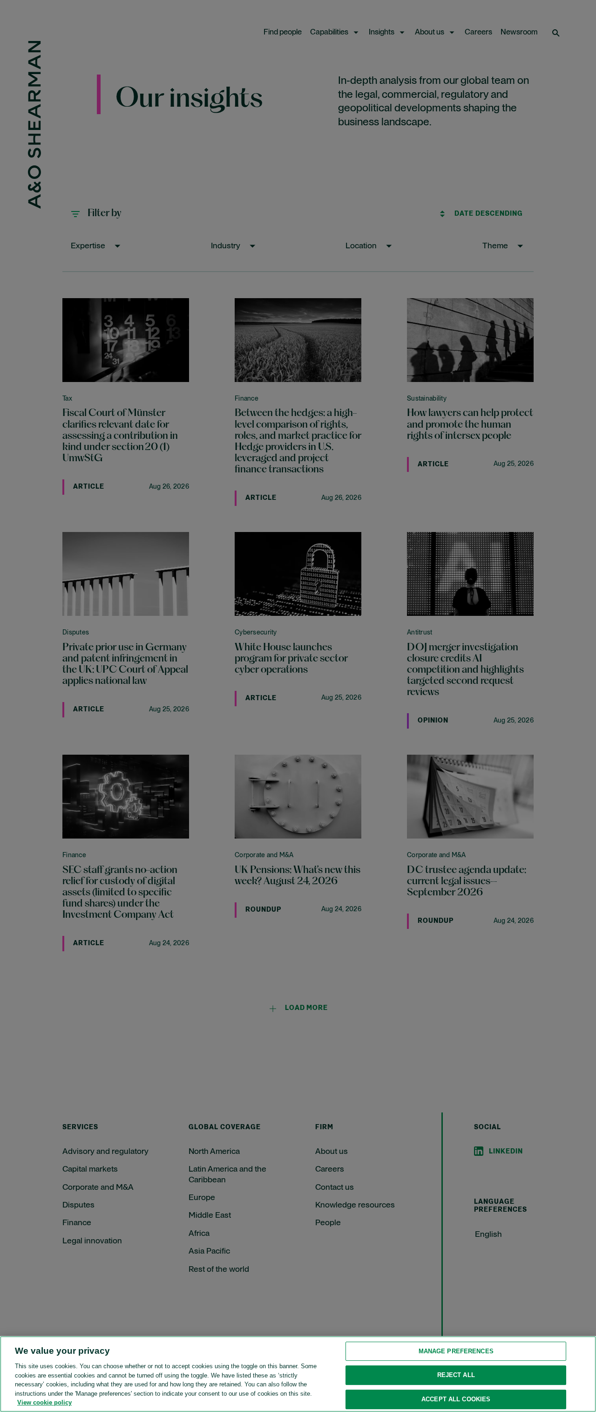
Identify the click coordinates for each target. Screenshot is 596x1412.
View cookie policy (44, 1402)
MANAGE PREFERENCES (456, 1351)
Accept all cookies (455, 1399)
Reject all (456, 1374)
